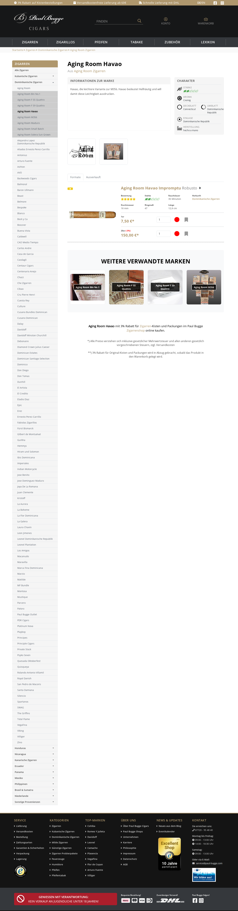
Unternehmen (130, 837)
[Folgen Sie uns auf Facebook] (216, 2)
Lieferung (21, 826)
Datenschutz (130, 859)
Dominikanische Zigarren (206, 198)
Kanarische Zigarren (26, 760)
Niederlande (21, 795)
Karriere (127, 842)
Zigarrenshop (136, 330)
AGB (125, 864)
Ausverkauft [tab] (93, 177)
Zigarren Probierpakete (65, 853)
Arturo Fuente (95, 870)
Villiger (91, 875)
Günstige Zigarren (62, 848)
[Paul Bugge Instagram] (222, 2)
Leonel (91, 842)
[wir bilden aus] (204, 873)
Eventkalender (167, 831)
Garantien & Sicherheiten (30, 848)
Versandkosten (24, 831)
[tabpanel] (146, 214)
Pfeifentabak (59, 875)
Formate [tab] (75, 177)
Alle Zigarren (22, 70)
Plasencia (92, 853)
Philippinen (21, 784)
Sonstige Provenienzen (27, 801)
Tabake (137, 42)
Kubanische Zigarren (26, 76)
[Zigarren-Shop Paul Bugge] (39, 21)
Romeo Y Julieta (96, 831)
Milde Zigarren (60, 842)
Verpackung (22, 853)
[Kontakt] (208, 861)
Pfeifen (101, 42)
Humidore (57, 864)
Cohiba (91, 826)
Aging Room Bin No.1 (87, 287)
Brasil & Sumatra (24, 789)
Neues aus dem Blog (170, 826)
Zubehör (172, 42)
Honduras (20, 748)
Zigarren (30, 42)
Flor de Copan (95, 864)
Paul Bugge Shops (133, 831)
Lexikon (208, 42)
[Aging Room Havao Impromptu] (92, 215)
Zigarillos (65, 42)
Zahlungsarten (24, 842)
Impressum (129, 853)
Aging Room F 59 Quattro (165, 287)
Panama (19, 772)
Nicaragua (20, 754)
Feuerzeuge (58, 859)
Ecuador (19, 766)
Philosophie (129, 848)
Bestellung (22, 837)
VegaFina (92, 859)
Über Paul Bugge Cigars (136, 826)
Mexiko (19, 778)
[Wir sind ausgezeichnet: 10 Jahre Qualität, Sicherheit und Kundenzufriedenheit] (170, 855)
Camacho (92, 848)
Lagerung (21, 859)
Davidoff (92, 837)
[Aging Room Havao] (82, 152)
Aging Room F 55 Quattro (126, 287)
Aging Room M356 (204, 287)
